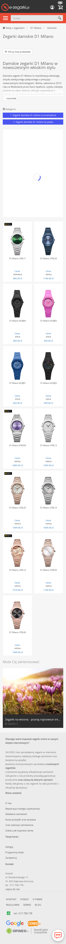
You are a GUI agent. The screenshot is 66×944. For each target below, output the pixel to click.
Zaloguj (9, 846)
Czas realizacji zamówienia (19, 824)
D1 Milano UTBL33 (48, 258)
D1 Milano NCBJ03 (48, 320)
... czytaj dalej (10, 98)
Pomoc (24, 899)
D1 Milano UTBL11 (17, 258)
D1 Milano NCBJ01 (17, 383)
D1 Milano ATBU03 (17, 445)
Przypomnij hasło (14, 852)
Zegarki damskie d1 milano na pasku (34, 121)
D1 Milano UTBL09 (48, 570)
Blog (38, 904)
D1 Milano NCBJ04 (17, 320)
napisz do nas (12, 889)
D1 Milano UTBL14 (17, 570)
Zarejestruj (11, 857)
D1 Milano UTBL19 (48, 507)
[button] (52, 7)
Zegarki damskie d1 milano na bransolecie (34, 115)
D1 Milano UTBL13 (48, 445)
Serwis (27, 904)
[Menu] (5, 18)
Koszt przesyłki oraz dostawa (20, 819)
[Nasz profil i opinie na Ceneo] (34, 923)
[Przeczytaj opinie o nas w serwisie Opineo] (27, 931)
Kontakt (11, 899)
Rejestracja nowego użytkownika (22, 808)
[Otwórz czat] (58, 935)
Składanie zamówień (16, 814)
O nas (8, 803)
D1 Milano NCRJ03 (48, 383)
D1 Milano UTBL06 (17, 632)
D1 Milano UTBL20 (17, 507)
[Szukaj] (59, 18)
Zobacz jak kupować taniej (19, 830)
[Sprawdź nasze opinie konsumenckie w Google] (15, 923)
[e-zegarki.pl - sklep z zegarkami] (15, 7)
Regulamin (12, 904)
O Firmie (37, 899)
